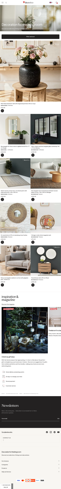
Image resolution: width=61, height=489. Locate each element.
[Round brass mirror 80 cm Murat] (32, 285)
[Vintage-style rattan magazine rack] (32, 242)
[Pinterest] (55, 432)
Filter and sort (30, 36)
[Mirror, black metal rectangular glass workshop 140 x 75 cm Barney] (32, 155)
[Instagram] (51, 432)
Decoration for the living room (31, 393)
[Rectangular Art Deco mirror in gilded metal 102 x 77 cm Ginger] (2, 155)
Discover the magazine (8, 304)
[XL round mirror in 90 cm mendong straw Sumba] (2, 242)
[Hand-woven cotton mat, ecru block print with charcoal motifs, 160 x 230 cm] (2, 199)
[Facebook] (47, 432)
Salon (20, 393)
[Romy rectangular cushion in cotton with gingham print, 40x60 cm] (2, 285)
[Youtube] (58, 432)
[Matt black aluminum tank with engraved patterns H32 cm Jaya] (2, 110)
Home (3, 393)
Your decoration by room (12, 393)
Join (58, 418)
